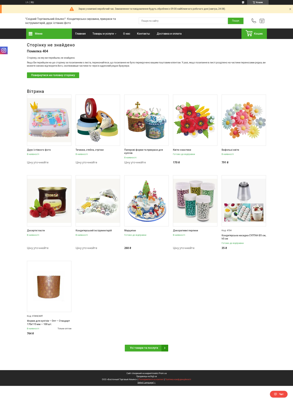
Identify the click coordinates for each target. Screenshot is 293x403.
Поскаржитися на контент (151, 379)
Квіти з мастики (182, 149)
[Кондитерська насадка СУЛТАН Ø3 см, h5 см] (244, 200)
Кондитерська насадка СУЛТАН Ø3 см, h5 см (244, 237)
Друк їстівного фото (39, 149)
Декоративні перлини (185, 230)
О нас (126, 33)
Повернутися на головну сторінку (53, 75)
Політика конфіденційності (178, 379)
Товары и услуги (103, 33)
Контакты (143, 33)
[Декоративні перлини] (195, 200)
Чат (281, 394)
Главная (80, 33)
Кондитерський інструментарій (94, 230)
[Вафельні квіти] (244, 120)
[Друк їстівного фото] (49, 120)
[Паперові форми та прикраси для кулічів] (146, 120)
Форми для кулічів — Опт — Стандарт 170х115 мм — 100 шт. (48, 322)
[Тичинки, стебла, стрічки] (98, 120)
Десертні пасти (36, 230)
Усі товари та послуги (144, 347)
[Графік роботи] (262, 20)
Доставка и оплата (169, 33)
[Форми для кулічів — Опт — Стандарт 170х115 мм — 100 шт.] (49, 286)
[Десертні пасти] (49, 200)
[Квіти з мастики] (195, 120)
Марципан (130, 230)
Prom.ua (163, 373)
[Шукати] (235, 21)
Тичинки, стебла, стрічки (90, 149)
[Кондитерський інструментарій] (98, 200)
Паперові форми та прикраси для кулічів (143, 151)
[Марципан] (146, 200)
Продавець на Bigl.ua (146, 376)
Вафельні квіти (230, 149)
